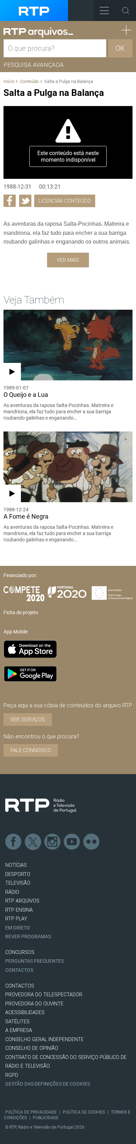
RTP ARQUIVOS (22, 901)
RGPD (11, 1075)
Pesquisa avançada (33, 64)
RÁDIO (12, 892)
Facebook (13, 842)
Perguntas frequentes (34, 961)
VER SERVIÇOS (27, 719)
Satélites (17, 1022)
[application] (68, 142)
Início (8, 81)
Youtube (72, 842)
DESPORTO (17, 874)
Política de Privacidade (31, 1112)
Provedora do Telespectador (43, 995)
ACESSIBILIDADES (25, 1013)
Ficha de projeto (20, 612)
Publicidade (46, 1117)
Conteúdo (29, 81)
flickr (91, 842)
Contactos (19, 970)
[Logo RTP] (40, 806)
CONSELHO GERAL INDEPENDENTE (44, 1040)
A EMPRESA (18, 1030)
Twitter (33, 842)
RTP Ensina (19, 910)
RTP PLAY (16, 919)
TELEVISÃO (17, 883)
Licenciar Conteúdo (64, 201)
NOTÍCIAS (16, 865)
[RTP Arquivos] (38, 32)
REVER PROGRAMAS (28, 937)
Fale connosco (30, 750)
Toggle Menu (104, 10)
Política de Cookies (84, 1112)
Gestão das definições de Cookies (47, 1084)
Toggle (125, 10)
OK (120, 48)
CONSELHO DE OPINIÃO (31, 1048)
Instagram (52, 842)
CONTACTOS (19, 986)
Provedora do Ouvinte (34, 1004)
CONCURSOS (20, 952)
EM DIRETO (17, 928)
